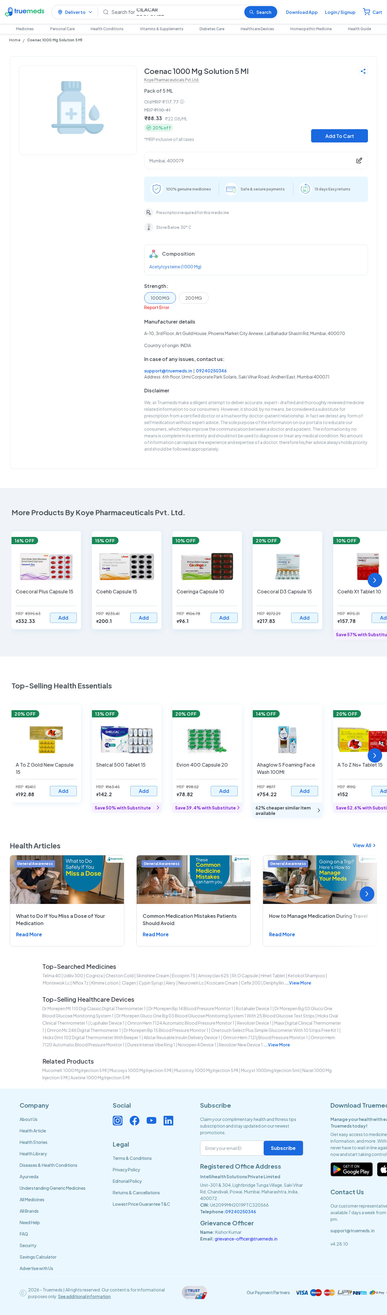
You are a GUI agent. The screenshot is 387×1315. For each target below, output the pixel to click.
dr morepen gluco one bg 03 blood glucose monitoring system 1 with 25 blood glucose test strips (215, 1015)
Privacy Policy (126, 1169)
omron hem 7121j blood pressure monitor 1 (265, 1037)
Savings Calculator (38, 1256)
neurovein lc (191, 982)
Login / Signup (340, 12)
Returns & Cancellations (136, 1192)
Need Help (30, 1222)
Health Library (33, 1153)
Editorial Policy (127, 1181)
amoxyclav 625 (213, 975)
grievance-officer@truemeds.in (246, 1238)
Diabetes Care (212, 29)
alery (171, 982)
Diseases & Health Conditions (48, 1165)
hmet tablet (273, 975)
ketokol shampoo (306, 975)
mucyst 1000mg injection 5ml (270, 1070)
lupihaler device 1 (107, 1023)
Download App (302, 12)
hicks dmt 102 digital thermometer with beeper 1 (92, 1037)
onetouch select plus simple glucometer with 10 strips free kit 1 (275, 1030)
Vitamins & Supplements (162, 29)
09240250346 (211, 370)
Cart (377, 12)
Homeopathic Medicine (311, 29)
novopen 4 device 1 (197, 1044)
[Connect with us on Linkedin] (168, 1120)
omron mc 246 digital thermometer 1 (84, 1030)
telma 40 (51, 975)
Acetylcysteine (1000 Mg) (175, 266)
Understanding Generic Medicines (53, 1188)
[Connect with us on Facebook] (134, 1120)
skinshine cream (152, 975)
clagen (128, 982)
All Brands (29, 1211)
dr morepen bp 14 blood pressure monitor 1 (190, 1008)
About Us (28, 1119)
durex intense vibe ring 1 (151, 1044)
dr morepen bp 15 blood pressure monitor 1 (166, 1030)
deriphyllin (273, 982)
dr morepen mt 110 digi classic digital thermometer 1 (94, 1008)
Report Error (156, 307)
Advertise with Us (36, 1268)
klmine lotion (105, 982)
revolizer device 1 (254, 1023)
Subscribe (283, 1148)
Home (14, 40)
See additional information (84, 1296)
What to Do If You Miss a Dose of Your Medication (60, 919)
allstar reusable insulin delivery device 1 (182, 1037)
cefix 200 (251, 982)
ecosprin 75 (183, 975)
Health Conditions (107, 29)
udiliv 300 (73, 975)
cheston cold (120, 975)
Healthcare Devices (257, 29)
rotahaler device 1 (254, 1008)
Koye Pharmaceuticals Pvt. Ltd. (171, 80)
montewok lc (56, 982)
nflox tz (81, 982)
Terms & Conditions (132, 1158)
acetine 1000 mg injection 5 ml (100, 1077)
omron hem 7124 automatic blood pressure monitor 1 (180, 1023)
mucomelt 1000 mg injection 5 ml (74, 1070)
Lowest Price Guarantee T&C (141, 1204)
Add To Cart (339, 136)
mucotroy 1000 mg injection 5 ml (206, 1070)
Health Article (33, 1130)
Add (63, 617)
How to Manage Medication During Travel (318, 916)
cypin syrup (151, 982)
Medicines (25, 29)
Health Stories (33, 1142)
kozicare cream (222, 982)
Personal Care (62, 29)
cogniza (94, 975)
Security (28, 1245)
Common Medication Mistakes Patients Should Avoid (190, 919)
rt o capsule (245, 975)
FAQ (24, 1234)
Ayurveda (29, 1176)
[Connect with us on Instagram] (117, 1120)
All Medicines (32, 1199)
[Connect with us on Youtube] (151, 1120)
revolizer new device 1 (241, 1044)
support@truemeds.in (168, 370)
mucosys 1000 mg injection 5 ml (140, 1070)
